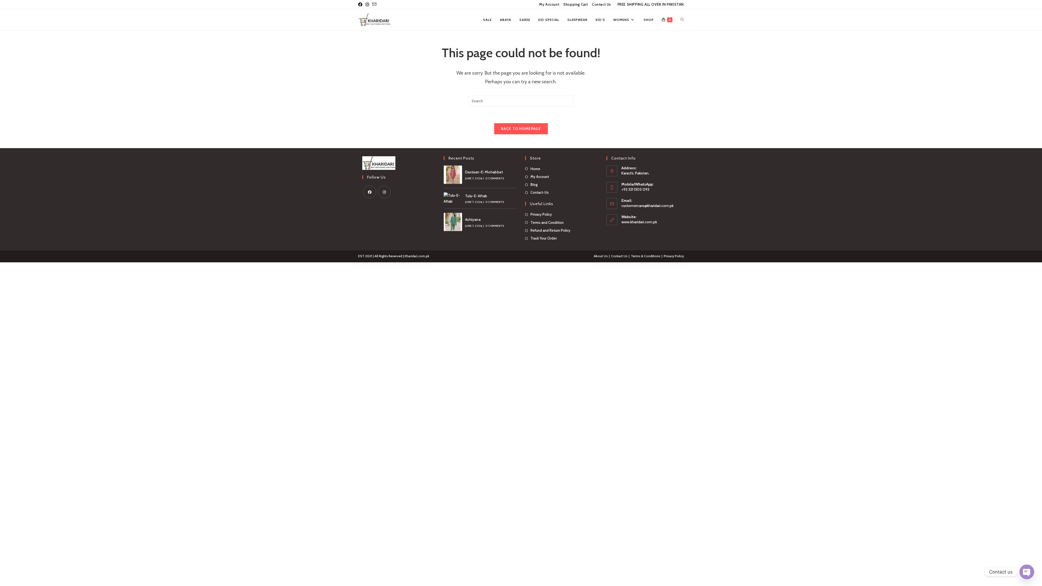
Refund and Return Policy (550, 230)
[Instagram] (384, 191)
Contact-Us (539, 192)
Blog (534, 184)
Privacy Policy (541, 214)
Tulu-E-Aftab (476, 195)
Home (535, 169)
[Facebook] (369, 191)
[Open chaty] (1026, 572)
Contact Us (601, 4)
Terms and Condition (547, 222)
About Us (601, 256)
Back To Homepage (521, 128)
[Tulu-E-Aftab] (453, 198)
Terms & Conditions (645, 256)
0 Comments (494, 178)
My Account (549, 4)
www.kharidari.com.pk (639, 221)
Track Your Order (543, 238)
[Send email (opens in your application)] (374, 4)
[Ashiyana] (453, 222)
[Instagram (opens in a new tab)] (367, 4)
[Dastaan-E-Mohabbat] (453, 174)
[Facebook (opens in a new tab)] (361, 4)
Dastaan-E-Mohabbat (484, 172)
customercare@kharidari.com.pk (647, 205)
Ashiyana (473, 219)
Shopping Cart (575, 4)
